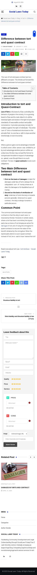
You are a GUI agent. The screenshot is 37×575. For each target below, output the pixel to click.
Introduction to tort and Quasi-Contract (18, 91)
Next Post (28, 314)
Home (3, 517)
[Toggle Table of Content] (32, 88)
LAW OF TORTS (6, 272)
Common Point (9, 98)
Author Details (6, 528)
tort (13, 484)
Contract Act (6, 484)
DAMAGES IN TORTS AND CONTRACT (15, 487)
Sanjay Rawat (8, 46)
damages (4, 226)
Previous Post (10, 297)
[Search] (35, 12)
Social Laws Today (18, 11)
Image (5, 433)
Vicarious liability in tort (11, 300)
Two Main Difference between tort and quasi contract (17, 95)
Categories (4, 523)
